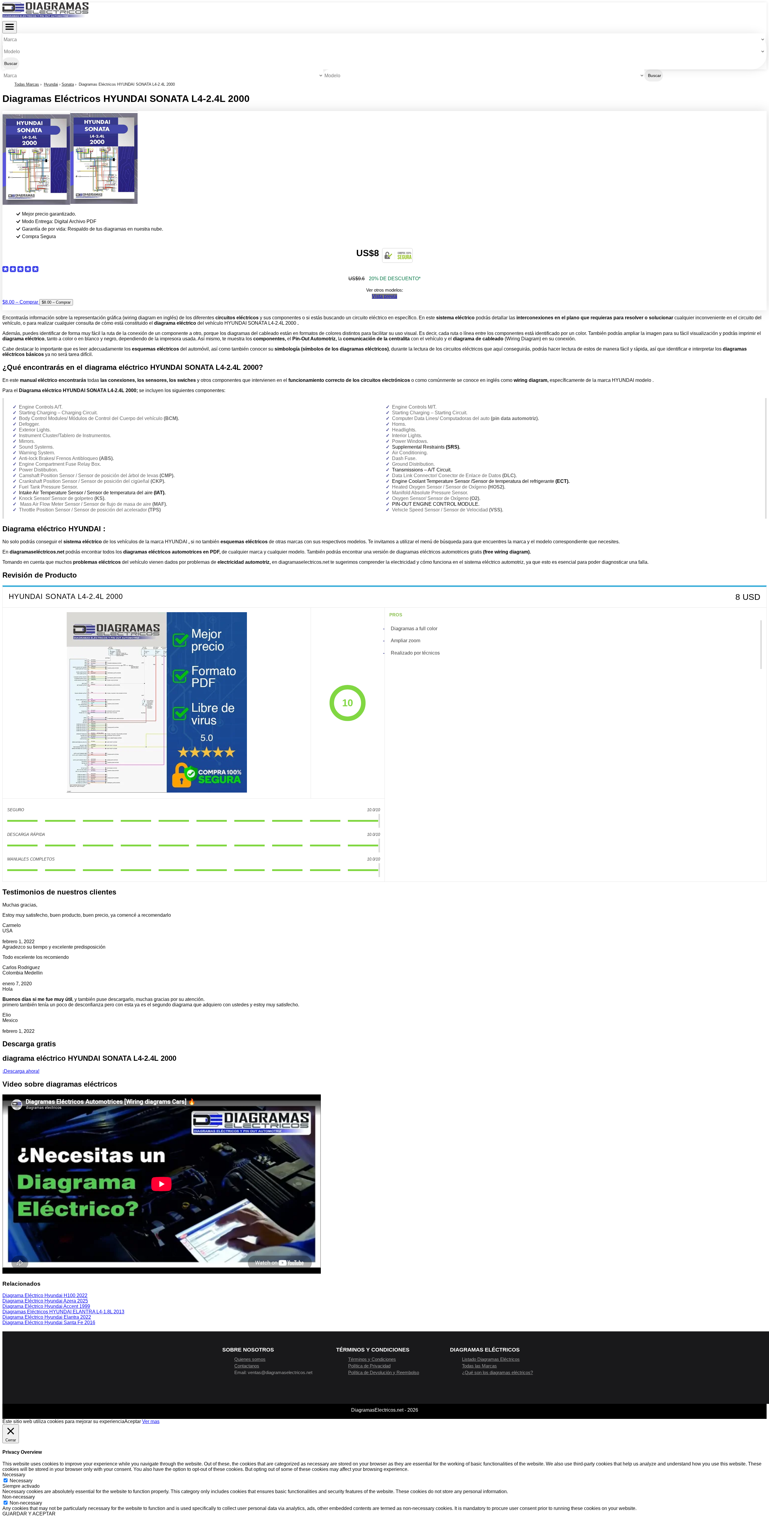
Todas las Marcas (479, 1365)
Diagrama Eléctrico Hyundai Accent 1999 (46, 1306)
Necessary (21, 1480)
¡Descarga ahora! (20, 1071)
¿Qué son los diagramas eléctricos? (497, 1372)
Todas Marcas (26, 84)
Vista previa (384, 296)
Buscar (10, 63)
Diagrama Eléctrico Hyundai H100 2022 (44, 1295)
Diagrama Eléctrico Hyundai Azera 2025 (45, 1300)
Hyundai (51, 84)
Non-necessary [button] (18, 1496)
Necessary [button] (13, 1474)
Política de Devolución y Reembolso (383, 1372)
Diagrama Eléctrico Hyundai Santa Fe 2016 (48, 1322)
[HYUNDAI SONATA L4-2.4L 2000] (157, 703)
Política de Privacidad (369, 1365)
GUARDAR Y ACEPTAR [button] (29, 1513)
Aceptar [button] (132, 1421)
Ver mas (151, 1421)
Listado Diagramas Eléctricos (491, 1359)
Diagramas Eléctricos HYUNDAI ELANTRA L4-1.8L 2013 (63, 1311)
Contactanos (246, 1365)
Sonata (68, 84)
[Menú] (9, 27)
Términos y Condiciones (372, 1359)
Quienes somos (250, 1359)
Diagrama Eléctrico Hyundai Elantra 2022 (46, 1317)
